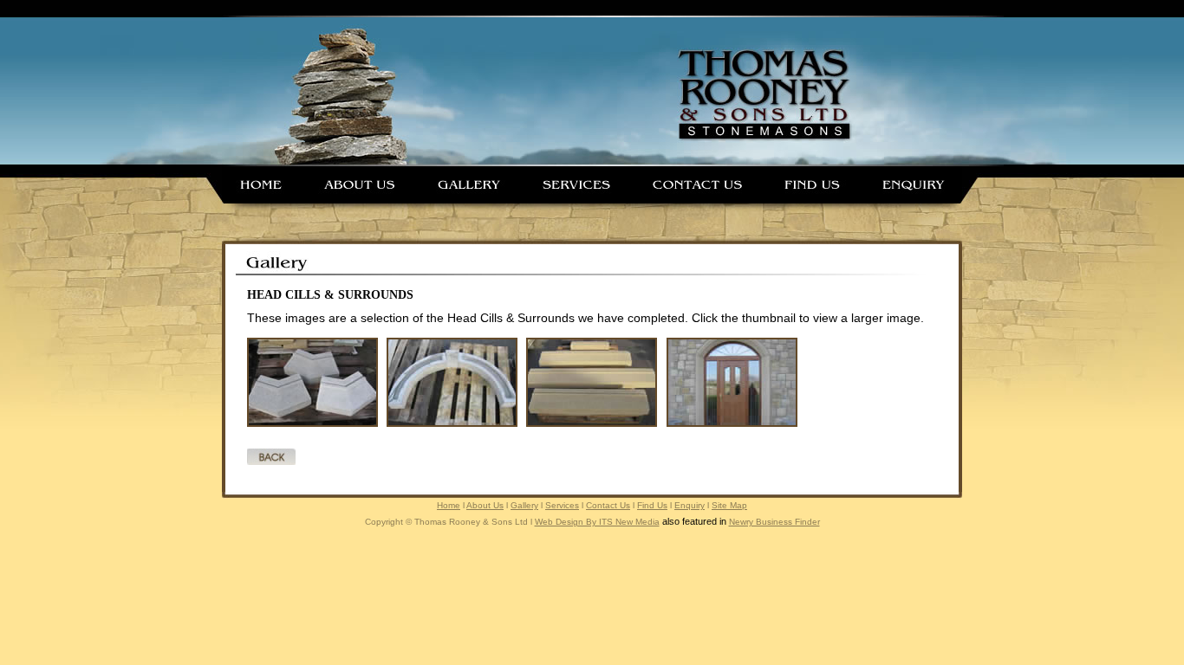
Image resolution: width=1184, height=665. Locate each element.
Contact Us (608, 505)
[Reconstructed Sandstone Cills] (591, 423)
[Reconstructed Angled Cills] (312, 423)
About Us (485, 505)
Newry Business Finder (774, 521)
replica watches (105, 548)
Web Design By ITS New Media (597, 521)
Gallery (524, 505)
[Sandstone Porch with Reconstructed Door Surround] (732, 423)
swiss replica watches (303, 563)
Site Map (729, 505)
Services (562, 505)
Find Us (652, 505)
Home (448, 505)
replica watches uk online (661, 548)
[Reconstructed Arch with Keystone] (452, 423)
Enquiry (689, 505)
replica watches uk (361, 548)
